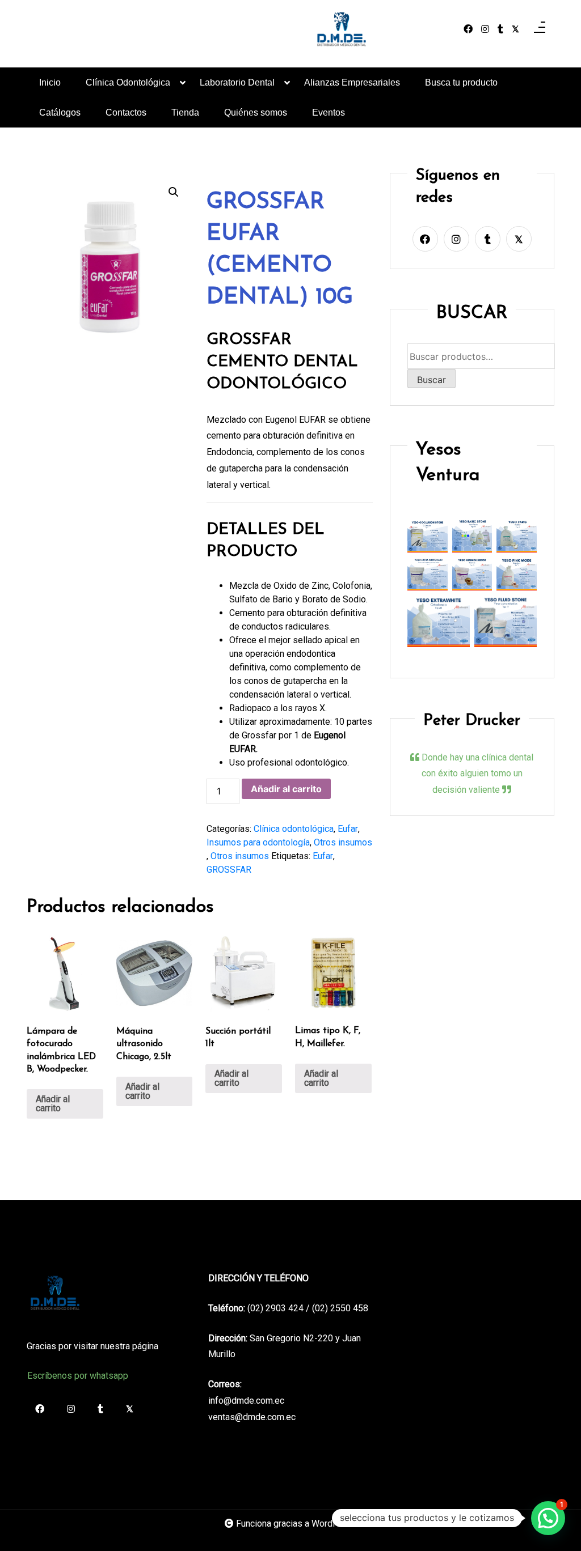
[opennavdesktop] (539, 29)
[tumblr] (500, 29)
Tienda (185, 112)
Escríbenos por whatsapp (77, 1375)
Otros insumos (343, 842)
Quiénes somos (255, 112)
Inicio (50, 82)
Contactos (126, 112)
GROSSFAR (229, 869)
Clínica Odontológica (128, 82)
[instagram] (485, 29)
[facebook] (468, 29)
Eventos (328, 112)
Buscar (431, 379)
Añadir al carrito (286, 788)
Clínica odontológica (294, 828)
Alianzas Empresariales (352, 82)
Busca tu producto (461, 82)
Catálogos (60, 112)
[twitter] (515, 29)
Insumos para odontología (258, 842)
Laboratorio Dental (237, 82)
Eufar (348, 828)
